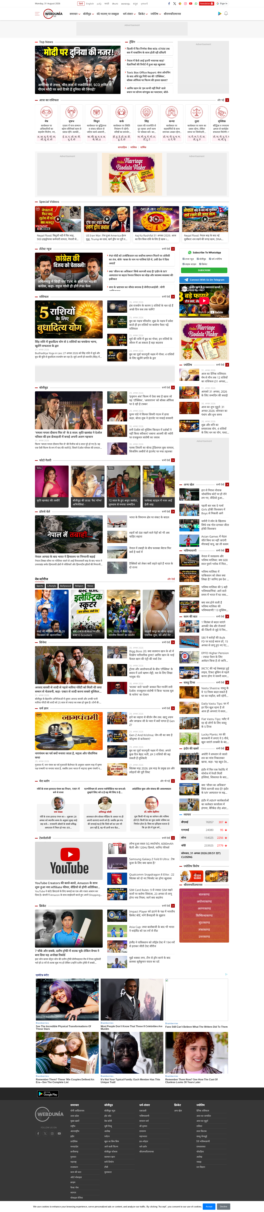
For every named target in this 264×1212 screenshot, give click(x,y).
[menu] (38, 14)
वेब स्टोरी (108, 1120)
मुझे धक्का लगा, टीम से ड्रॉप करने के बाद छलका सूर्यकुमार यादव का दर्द (149, 959)
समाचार (73, 14)
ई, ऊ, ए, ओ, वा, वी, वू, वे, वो (71, 138)
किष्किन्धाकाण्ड (204, 915)
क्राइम (72, 1182)
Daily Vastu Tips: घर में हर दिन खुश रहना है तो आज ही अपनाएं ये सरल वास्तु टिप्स (215, 707)
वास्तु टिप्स (189, 682)
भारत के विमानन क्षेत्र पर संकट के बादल (149, 517)
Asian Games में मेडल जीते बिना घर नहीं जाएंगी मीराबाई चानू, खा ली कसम (214, 540)
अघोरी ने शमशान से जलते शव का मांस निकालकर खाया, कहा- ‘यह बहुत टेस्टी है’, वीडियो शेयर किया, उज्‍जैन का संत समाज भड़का (215, 758)
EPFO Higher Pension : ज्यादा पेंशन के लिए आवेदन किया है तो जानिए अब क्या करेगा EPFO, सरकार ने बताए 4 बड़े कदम (215, 657)
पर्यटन (107, 1136)
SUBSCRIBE (204, 270)
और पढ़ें (220, 100)
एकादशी (142, 1110)
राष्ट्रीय (72, 1126)
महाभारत (143, 1136)
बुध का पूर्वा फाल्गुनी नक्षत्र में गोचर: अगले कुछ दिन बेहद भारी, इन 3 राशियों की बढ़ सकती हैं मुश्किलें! (150, 754)
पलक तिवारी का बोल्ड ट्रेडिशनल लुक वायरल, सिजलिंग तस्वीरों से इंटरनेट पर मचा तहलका (151, 449)
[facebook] (169, 3)
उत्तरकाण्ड (204, 936)
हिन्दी (81, 3)
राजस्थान (74, 1166)
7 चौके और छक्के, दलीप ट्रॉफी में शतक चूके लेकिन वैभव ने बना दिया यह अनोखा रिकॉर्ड (67, 953)
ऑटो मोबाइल (76, 1177)
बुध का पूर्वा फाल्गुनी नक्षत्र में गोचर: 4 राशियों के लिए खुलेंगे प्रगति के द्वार (151, 356)
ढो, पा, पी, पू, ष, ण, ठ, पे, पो (171, 138)
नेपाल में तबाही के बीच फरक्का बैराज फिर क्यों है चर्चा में (150, 550)
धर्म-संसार (128, 14)
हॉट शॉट (107, 1115)
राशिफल (44, 297)
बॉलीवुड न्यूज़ (109, 1110)
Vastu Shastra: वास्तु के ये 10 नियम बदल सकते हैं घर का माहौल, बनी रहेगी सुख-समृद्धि (215, 692)
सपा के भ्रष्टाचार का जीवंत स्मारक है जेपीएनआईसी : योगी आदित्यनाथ (137, 289)
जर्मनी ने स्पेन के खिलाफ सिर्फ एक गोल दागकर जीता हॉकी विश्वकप (215, 524)
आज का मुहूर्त (202, 1120)
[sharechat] (180, 3)
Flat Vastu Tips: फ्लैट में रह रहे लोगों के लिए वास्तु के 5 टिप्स (215, 722)
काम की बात (190, 616)
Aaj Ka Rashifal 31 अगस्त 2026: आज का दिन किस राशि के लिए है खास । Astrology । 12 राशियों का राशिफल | (155, 237)
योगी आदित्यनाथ (77, 1110)
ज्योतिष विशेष (191, 866)
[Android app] (48, 1094)
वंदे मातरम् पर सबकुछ (108, 14)
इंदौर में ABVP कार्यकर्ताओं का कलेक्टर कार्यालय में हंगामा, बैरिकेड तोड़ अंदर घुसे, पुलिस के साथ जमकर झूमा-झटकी (215, 804)
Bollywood (65, 586)
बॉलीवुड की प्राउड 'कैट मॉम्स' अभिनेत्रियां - (87, 502)
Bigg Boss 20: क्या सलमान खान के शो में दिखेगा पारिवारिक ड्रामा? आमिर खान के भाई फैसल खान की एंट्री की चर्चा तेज (151, 655)
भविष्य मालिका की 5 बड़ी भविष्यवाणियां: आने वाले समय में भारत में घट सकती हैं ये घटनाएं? (214, 591)
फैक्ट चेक (74, 1187)
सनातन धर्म (144, 1120)
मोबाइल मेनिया (76, 1197)
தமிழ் (99, 3)
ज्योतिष (154, 14)
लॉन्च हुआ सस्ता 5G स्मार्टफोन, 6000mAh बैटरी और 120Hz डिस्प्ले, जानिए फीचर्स (151, 845)
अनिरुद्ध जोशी (105, 811)
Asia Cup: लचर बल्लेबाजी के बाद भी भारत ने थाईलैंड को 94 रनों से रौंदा (151, 928)
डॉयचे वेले (44, 512)
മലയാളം (125, 3)
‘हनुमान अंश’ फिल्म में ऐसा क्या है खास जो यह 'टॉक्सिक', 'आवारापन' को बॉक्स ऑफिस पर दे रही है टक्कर (151, 400)
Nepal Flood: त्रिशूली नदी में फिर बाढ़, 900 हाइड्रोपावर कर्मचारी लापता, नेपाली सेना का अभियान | (57, 237)
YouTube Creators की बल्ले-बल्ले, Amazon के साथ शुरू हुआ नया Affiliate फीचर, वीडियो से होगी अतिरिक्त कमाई (66, 885)
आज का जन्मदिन (203, 1115)
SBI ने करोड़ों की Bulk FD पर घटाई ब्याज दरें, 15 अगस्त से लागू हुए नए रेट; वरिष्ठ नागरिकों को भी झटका (214, 641)
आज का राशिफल (49, 100)
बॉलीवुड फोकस (110, 1151)
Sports (40, 586)
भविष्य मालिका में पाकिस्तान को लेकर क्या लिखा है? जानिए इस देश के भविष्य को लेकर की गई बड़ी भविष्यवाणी (215, 575)
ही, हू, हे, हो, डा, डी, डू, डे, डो (121, 138)
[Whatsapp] (196, 3)
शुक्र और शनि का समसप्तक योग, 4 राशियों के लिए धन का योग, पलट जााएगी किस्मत (214, 428)
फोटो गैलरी (45, 460)
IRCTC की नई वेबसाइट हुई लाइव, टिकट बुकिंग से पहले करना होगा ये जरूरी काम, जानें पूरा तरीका (215, 672)
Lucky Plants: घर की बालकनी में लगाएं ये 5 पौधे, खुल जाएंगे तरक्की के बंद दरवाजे (215, 738)
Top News (46, 42)
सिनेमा (39, 468)
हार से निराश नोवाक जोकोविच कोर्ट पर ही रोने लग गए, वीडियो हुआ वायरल (214, 494)
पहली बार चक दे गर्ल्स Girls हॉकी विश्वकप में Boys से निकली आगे (213, 509)
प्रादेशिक (74, 1141)
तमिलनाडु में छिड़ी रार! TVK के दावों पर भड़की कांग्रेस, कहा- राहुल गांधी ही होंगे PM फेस (67, 283)
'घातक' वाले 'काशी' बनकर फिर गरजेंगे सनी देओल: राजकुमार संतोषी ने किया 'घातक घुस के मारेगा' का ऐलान (151, 690)
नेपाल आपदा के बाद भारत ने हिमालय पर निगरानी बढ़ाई (65, 557)
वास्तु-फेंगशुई (201, 1136)
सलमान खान (109, 1156)
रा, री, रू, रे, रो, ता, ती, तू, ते (197, 138)
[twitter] (174, 3)
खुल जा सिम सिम (111, 1141)
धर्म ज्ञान (43, 708)
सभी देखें (166, 248)
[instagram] (185, 3)
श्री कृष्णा (143, 1126)
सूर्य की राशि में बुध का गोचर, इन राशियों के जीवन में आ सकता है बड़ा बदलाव (150, 340)
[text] (58, 219)
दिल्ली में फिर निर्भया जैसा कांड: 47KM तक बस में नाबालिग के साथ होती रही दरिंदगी (148, 50)
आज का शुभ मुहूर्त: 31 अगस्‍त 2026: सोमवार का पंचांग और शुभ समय (214, 410)
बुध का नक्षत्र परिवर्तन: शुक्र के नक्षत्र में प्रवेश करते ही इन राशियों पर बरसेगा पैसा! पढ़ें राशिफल (151, 324)
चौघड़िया (200, 1151)
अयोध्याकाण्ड (204, 901)
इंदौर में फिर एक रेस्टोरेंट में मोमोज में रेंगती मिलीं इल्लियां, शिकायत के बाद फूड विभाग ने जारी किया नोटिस (214, 773)
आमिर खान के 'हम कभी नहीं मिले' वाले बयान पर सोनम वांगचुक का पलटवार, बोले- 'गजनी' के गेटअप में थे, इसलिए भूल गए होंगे (148, 92)
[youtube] (190, 3)
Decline (223, 1206)
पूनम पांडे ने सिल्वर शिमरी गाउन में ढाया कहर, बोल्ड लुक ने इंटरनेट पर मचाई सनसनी (151, 416)
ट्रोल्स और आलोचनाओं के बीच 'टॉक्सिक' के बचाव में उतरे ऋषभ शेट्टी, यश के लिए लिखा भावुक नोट (151, 672)
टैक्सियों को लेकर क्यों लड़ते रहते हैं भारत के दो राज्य (151, 565)
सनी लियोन (109, 1161)
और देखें (171, 579)
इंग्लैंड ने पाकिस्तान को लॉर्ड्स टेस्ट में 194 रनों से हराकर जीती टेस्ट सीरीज (152, 944)
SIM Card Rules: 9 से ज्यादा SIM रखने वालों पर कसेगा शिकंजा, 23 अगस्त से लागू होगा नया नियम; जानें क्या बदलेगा (150, 893)
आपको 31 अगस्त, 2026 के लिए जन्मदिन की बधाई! (214, 393)
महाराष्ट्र (73, 1161)
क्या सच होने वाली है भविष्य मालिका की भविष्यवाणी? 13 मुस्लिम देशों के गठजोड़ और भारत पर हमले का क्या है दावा (214, 606)
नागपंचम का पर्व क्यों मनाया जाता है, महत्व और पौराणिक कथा (66, 755)
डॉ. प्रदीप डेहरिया (151, 811)
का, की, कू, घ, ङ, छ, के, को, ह (97, 138)
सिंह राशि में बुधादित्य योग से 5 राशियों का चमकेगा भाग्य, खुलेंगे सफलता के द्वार (66, 344)
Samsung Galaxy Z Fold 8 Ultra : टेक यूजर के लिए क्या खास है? (152, 861)
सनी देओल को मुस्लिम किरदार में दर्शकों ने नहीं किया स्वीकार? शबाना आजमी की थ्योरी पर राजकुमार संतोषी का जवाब (151, 433)
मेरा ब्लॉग (44, 781)
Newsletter (205, 3)
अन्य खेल (189, 484)
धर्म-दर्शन (143, 1146)
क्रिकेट (141, 14)
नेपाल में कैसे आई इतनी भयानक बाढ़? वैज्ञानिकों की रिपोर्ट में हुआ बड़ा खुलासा (146, 62)
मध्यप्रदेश (74, 1146)
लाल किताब (201, 1131)
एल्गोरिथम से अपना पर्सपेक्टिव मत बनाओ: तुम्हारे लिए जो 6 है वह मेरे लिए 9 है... (105, 790)
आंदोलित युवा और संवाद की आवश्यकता (151, 788)
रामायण (142, 1131)
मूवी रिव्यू (108, 1126)
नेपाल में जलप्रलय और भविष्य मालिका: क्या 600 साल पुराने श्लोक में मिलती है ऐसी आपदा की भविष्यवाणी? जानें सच (214, 560)
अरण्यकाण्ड (204, 908)
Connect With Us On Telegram (207, 279)
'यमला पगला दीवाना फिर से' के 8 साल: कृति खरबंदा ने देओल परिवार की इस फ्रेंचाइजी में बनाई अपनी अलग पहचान (68, 435)
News (90, 586)
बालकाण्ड (204, 894)
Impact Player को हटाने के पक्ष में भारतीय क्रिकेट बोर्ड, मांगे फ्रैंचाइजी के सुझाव (152, 913)
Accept (209, 1206)
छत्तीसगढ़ (74, 1151)
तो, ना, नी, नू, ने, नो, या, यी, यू (222, 138)
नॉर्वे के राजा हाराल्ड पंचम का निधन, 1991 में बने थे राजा (58, 790)
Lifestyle (51, 586)
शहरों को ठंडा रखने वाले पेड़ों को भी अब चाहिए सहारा (149, 534)
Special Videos (49, 202)
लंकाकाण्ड (204, 929)
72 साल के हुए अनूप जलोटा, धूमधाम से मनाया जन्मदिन (123, 502)
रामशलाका (200, 1146)
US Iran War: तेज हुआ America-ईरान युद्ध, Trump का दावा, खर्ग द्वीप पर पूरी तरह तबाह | (107, 237)
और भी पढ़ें (165, 781)
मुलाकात (108, 1172)
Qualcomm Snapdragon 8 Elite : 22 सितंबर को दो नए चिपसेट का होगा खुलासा (151, 876)
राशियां (199, 1126)
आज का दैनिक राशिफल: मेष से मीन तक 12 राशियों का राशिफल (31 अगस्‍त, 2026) (214, 377)
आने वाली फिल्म (111, 1146)
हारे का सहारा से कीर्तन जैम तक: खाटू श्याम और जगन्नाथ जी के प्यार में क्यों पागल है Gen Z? (152, 721)
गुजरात (73, 1156)
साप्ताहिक (122, 147)
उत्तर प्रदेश (74, 1115)
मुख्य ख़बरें (74, 1120)
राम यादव (58, 811)
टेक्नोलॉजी (45, 838)
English (90, 3)
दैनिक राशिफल (202, 1110)
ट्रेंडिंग (132, 42)
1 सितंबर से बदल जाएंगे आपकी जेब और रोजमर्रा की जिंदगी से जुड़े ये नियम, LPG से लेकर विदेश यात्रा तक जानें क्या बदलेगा (214, 626)
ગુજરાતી (144, 3)
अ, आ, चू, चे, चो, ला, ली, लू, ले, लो (46, 138)
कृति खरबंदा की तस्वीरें (48, 500)
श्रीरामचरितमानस (172, 14)
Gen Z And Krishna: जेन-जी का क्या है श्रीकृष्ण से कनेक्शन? (150, 737)
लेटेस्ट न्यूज (45, 249)
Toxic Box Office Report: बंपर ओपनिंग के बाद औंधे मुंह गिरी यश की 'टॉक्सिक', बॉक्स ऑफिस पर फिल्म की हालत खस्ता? (148, 76)
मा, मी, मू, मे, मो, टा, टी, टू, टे (147, 138)
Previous (37, 69)
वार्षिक (143, 147)
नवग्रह (198, 1161)
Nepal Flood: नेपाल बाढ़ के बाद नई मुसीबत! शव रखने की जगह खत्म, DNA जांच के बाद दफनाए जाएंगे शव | (202, 237)
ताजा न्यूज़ (189, 258)
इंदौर (72, 1136)
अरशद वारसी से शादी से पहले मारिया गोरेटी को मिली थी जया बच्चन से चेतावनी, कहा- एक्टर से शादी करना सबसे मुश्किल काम (68, 689)
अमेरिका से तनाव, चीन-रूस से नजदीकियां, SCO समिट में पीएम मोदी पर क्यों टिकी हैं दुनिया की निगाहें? (74, 86)
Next (118, 69)
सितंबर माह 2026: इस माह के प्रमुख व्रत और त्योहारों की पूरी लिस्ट (152, 770)
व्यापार (187, 814)
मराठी (107, 3)
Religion (79, 586)
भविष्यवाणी (190, 550)
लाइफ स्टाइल (190, 264)
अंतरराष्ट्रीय (74, 1131)
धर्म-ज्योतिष (217, 258)
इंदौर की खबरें (191, 748)
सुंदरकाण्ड (204, 922)
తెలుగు (115, 3)
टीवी (106, 1166)
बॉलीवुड (87, 14)
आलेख (107, 1131)
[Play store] (220, 13)
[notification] (226, 13)
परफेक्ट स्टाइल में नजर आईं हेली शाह (158, 502)
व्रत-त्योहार (143, 1141)
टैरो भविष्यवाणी (203, 1141)
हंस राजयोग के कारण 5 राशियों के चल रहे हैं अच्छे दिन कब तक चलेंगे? (151, 307)
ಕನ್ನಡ (135, 3)
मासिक (133, 147)
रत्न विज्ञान (200, 1166)
